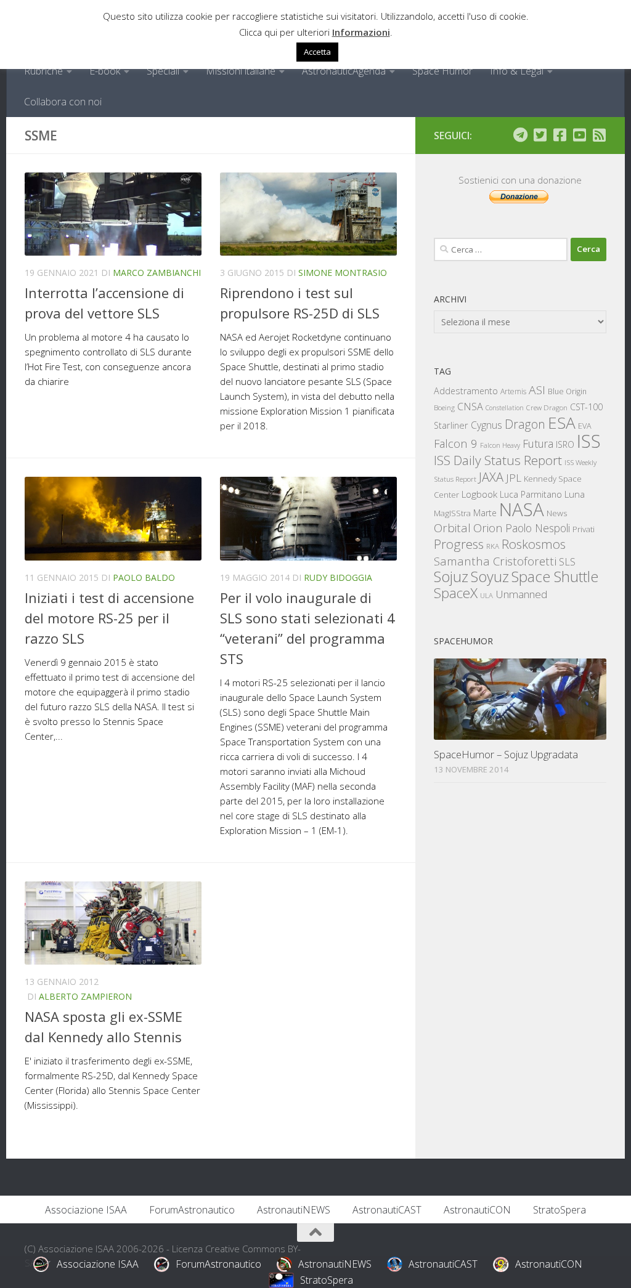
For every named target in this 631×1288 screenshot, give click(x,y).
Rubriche (43, 71)
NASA (521, 509)
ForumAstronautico (192, 1210)
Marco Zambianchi (157, 272)
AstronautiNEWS (293, 1210)
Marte (485, 513)
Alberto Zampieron (85, 996)
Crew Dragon (547, 407)
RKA (492, 546)
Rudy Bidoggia (338, 577)
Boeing (444, 407)
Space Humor (442, 71)
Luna (574, 494)
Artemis (513, 391)
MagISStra (452, 513)
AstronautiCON (477, 1210)
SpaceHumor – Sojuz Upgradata (506, 754)
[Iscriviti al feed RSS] (599, 135)
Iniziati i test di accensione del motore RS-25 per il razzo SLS (109, 617)
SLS (567, 562)
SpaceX (456, 592)
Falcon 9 (456, 443)
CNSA (470, 406)
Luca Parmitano (531, 494)
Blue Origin (567, 391)
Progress (459, 544)
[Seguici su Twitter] (539, 135)
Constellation (505, 407)
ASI (537, 390)
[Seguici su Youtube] (579, 135)
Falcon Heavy (500, 445)
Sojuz (451, 576)
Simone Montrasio (342, 272)
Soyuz (490, 576)
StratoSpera (559, 1210)
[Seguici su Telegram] (520, 135)
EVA (585, 426)
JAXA (491, 477)
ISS (589, 441)
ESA (562, 422)
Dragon (525, 424)
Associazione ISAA (86, 1210)
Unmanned (521, 594)
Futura (538, 443)
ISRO (565, 444)
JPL (513, 478)
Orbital (452, 528)
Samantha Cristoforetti (495, 561)
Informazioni (361, 32)
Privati (583, 529)
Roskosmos (534, 544)
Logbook (479, 494)
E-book (104, 71)
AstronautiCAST (386, 1210)
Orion (488, 528)
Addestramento (466, 391)
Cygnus (486, 425)
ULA (486, 595)
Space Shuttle (554, 576)
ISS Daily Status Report (498, 460)
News (557, 513)
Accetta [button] (317, 51)
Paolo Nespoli (537, 527)
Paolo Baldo (144, 577)
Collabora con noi (63, 101)
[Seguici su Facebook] (559, 135)
